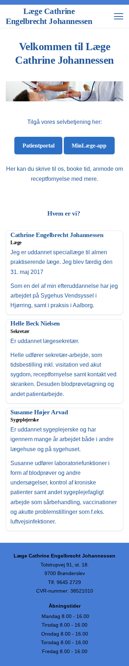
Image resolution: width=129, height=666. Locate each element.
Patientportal (38, 146)
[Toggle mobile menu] (118, 16)
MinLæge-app (89, 146)
